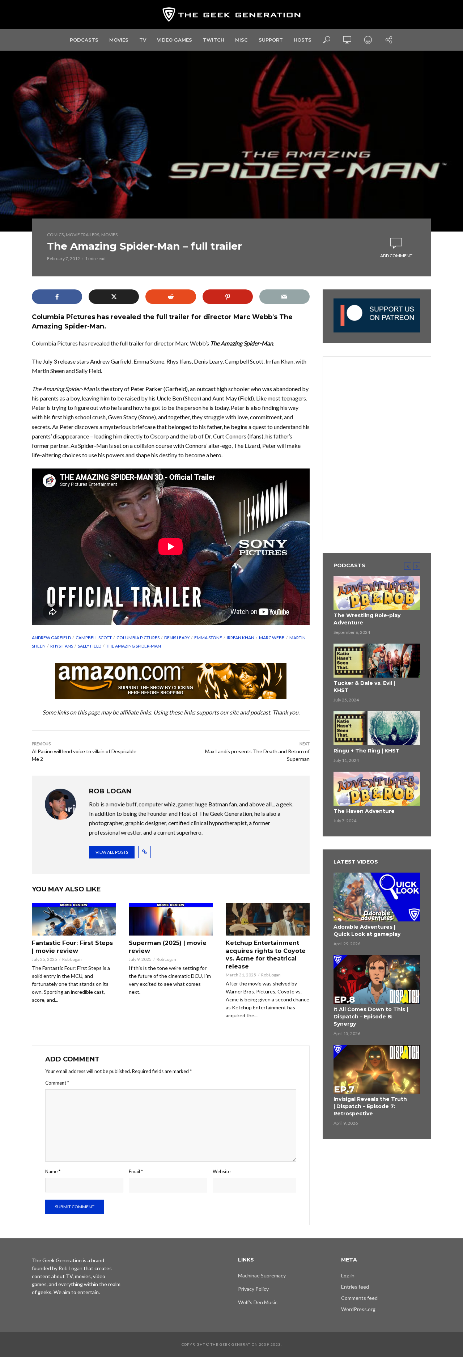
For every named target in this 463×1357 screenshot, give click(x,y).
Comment (57, 1083)
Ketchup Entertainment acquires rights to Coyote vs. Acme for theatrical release (266, 955)
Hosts (302, 40)
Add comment (396, 255)
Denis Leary (177, 637)
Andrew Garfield (51, 637)
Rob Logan (72, 959)
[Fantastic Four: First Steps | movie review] (74, 919)
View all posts (111, 852)
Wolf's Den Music (257, 1302)
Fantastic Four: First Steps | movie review (72, 947)
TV (142, 40)
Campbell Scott (94, 637)
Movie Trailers (82, 234)
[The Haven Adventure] (377, 789)
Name (52, 1171)
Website (221, 1171)
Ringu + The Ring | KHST (367, 750)
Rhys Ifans (61, 646)
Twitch (213, 40)
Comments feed (359, 1298)
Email (136, 1171)
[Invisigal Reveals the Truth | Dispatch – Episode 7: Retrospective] (377, 1069)
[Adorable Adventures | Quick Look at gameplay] (377, 897)
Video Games (174, 40)
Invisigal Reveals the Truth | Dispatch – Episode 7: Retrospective (370, 1106)
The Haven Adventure (364, 811)
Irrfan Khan (240, 637)
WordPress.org (358, 1309)
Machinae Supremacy (262, 1275)
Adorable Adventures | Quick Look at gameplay (367, 930)
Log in (347, 1275)
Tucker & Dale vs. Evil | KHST (364, 687)
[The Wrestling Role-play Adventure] (377, 593)
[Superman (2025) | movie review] (171, 919)
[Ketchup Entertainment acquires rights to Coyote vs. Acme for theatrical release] (268, 919)
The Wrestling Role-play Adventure (367, 619)
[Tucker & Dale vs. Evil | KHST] (377, 661)
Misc (241, 40)
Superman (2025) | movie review (168, 947)
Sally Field (89, 646)
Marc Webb (272, 637)
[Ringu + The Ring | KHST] (377, 728)
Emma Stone (208, 637)
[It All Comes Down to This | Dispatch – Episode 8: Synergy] (377, 979)
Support (271, 40)
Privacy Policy (253, 1289)
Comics (55, 234)
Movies (118, 40)
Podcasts (84, 40)
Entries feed (355, 1287)
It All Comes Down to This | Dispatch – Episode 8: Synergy (371, 1016)
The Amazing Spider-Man (133, 646)
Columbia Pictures (138, 637)
